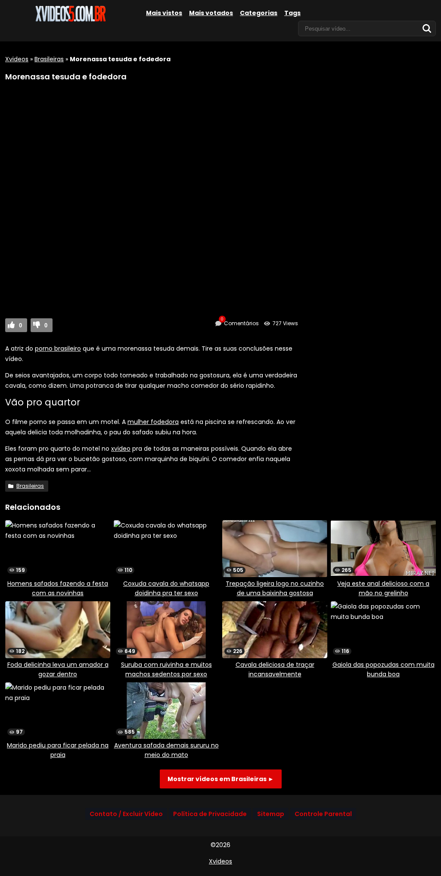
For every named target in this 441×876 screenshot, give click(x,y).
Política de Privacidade (210, 814)
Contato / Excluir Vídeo (126, 814)
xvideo (120, 448)
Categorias (258, 13)
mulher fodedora (153, 422)
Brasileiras (49, 59)
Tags (292, 13)
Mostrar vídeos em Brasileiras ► (221, 779)
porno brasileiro (58, 348)
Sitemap (270, 814)
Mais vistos (164, 13)
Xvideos (16, 59)
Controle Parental (323, 814)
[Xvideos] (69, 20)
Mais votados (211, 13)
